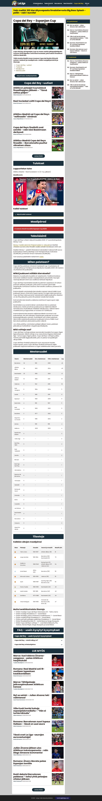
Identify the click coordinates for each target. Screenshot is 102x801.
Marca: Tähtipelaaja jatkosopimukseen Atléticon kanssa (28, 684)
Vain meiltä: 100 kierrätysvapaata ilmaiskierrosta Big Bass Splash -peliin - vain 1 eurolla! (49, 11)
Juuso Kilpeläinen (18, 119)
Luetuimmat (73, 21)
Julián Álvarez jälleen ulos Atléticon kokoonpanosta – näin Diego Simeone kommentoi (30, 750)
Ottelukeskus (38, 3)
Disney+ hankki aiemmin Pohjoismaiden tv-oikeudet (31, 245)
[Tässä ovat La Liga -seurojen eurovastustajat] (58, 739)
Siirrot (87, 3)
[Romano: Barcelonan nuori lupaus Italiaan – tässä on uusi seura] (58, 726)
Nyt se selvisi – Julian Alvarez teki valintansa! (31, 696)
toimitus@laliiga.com (63, 798)
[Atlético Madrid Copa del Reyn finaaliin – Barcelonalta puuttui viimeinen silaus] (58, 145)
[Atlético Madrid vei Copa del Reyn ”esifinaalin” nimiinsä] (58, 119)
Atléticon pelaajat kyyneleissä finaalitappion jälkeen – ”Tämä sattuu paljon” (30, 90)
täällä (41, 257)
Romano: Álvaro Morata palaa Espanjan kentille (29, 762)
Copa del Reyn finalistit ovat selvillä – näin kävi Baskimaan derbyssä (29, 130)
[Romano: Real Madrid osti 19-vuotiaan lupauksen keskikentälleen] (58, 674)
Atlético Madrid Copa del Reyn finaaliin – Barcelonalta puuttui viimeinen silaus (30, 143)
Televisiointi (48, 3)
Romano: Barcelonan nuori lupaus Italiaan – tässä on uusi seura (31, 722)
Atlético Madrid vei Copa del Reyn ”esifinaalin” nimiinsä (31, 115)
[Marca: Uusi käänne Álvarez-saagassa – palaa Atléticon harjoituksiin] (58, 660)
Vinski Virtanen (17, 103)
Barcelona (58, 3)
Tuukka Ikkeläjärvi (18, 662)
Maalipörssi (20, 69)
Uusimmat (72, 57)
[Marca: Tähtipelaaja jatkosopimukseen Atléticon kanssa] (58, 687)
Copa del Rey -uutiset (24, 65)
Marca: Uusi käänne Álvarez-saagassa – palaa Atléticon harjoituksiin (28, 658)
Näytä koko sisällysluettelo (27, 76)
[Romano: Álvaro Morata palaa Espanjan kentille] (58, 766)
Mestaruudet (20, 71)
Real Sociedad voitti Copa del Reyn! (32, 101)
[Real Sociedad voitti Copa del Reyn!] (58, 106)
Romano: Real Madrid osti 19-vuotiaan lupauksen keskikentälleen (28, 671)
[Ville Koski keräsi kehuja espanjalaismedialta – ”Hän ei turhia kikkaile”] (58, 713)
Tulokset (19, 67)
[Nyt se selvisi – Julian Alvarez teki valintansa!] (58, 700)
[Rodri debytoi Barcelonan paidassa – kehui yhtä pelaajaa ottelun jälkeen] (58, 779)
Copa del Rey (78, 3)
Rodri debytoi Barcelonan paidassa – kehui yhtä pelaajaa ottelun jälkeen (30, 776)
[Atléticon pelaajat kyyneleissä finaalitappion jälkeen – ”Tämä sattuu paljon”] (58, 93)
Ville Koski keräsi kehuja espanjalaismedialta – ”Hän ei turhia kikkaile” (29, 711)
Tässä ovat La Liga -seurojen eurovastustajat (28, 736)
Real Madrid (68, 3)
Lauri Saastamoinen (19, 700)
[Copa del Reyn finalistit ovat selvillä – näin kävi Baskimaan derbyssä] (58, 132)
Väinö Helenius (17, 95)
